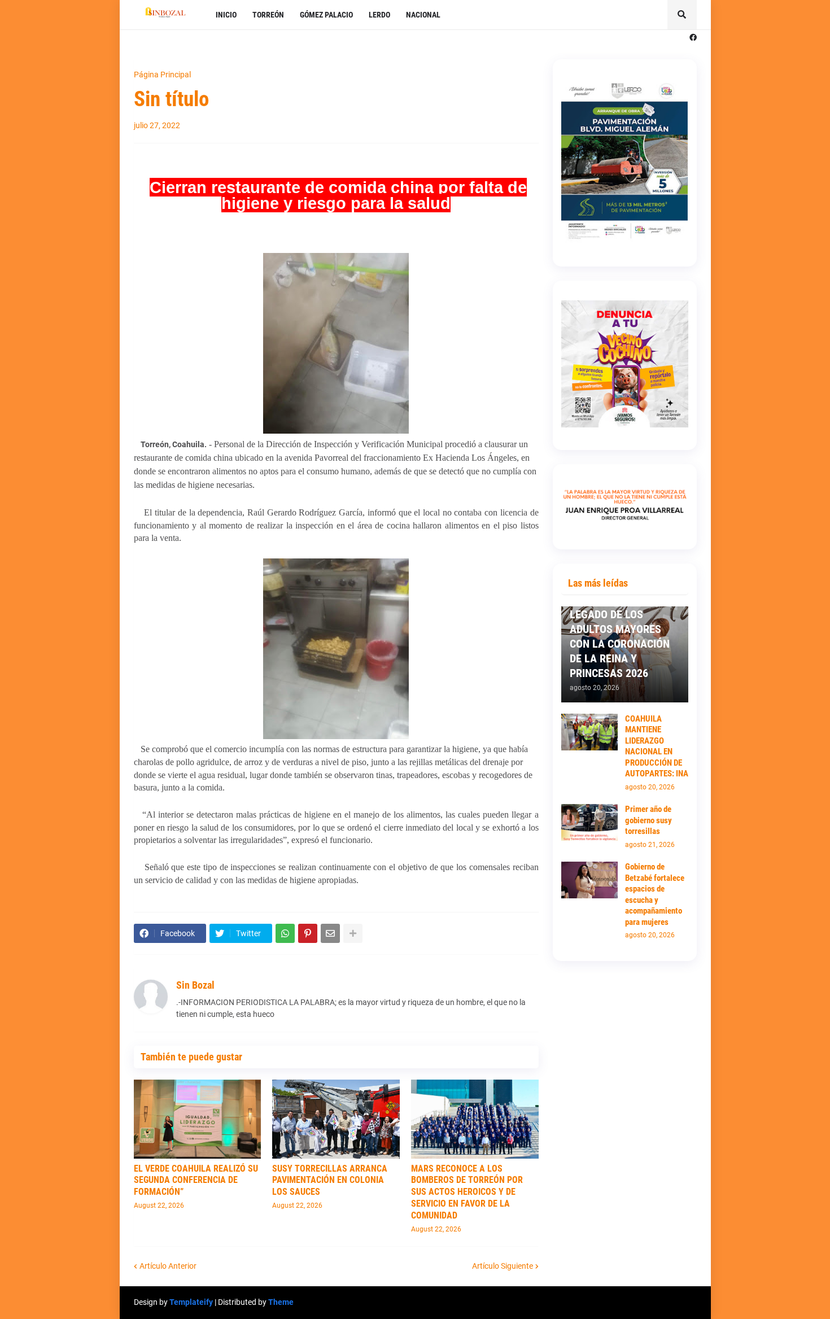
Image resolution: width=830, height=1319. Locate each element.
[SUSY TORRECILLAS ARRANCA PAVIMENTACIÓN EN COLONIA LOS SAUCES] (336, 1119)
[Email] (330, 933)
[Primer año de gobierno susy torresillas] (589, 822)
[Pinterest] (307, 933)
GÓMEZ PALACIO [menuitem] (326, 14)
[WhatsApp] (285, 933)
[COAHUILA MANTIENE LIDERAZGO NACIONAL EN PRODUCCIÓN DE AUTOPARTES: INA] (589, 732)
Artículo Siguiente (502, 1265)
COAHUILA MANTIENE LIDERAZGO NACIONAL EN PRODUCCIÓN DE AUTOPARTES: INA (656, 746)
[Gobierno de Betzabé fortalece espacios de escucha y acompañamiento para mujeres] (589, 880)
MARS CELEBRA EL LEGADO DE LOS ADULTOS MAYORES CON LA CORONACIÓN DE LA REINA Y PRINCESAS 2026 (620, 636)
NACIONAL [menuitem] (423, 14)
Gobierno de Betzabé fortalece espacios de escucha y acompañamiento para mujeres (654, 894)
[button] (682, 14)
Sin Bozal (195, 985)
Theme (281, 1302)
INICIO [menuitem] (226, 14)
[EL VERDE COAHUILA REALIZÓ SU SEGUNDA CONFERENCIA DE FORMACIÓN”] (197, 1119)
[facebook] (693, 38)
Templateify (191, 1302)
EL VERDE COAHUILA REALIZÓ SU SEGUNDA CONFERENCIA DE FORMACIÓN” (196, 1180)
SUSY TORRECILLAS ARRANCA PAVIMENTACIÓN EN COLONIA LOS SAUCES (329, 1180)
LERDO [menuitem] (379, 14)
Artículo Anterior (167, 1265)
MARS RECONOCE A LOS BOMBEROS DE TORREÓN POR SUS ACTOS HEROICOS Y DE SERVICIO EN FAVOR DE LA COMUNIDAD (467, 1192)
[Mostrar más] (352, 933)
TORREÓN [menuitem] (268, 14)
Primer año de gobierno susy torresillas (648, 820)
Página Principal (162, 74)
